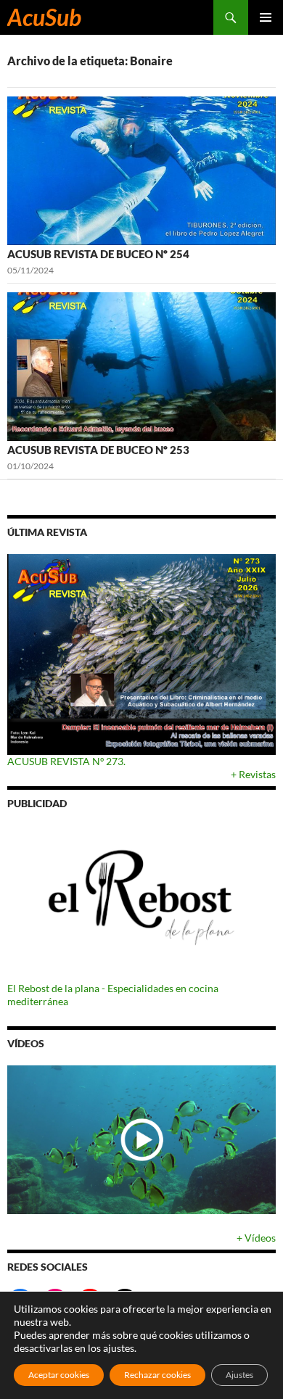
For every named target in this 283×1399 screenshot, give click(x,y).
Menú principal (265, 17)
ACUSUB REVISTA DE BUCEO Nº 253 (98, 449)
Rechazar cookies (157, 1374)
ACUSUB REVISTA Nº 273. (66, 761)
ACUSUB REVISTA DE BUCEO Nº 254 (98, 253)
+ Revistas (253, 774)
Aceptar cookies (58, 1374)
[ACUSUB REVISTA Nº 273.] (141, 655)
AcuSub (44, 17)
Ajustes (239, 1374)
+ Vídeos (256, 1237)
